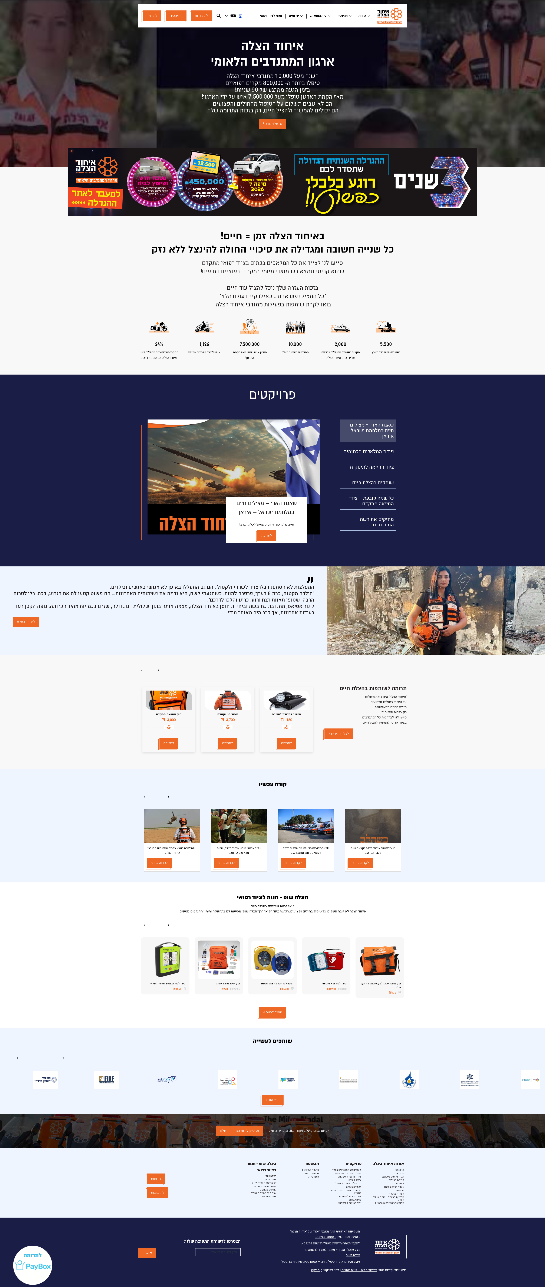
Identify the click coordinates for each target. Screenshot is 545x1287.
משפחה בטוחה (353, 1187)
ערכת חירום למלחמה (350, 1196)
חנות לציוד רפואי (271, 15)
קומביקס (316, 1270)
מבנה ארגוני (398, 1173)
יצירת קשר (353, 1255)
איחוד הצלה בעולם (394, 1187)
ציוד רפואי (270, 1179)
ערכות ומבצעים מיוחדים (263, 1193)
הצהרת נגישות (396, 1193)
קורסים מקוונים (268, 1189)
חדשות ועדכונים (310, 1170)
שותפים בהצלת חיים (373, 482)
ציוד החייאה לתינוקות (372, 467)
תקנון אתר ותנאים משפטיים (389, 1203)
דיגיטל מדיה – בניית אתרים (359, 1270)
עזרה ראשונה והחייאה (265, 1186)
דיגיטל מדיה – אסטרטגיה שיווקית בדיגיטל (309, 1261)
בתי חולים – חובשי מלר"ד (347, 1183)
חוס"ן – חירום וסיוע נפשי (348, 1173)
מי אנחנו (399, 1170)
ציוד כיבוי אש (269, 1196)
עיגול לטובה (355, 1180)
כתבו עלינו (313, 1176)
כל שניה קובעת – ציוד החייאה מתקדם (371, 501)
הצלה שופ (270, 1176)
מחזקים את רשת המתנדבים (377, 522)
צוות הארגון (398, 1183)
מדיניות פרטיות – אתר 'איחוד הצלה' (388, 1198)
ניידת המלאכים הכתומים (368, 451)
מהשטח (342, 15)
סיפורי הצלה (312, 1173)
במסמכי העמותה (325, 1237)
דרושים (400, 1190)
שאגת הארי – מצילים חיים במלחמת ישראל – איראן (370, 430)
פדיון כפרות (355, 1199)
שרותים (294, 15)
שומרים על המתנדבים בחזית (346, 1170)
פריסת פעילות (396, 1180)
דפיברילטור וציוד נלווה (264, 1183)
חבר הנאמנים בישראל (393, 1176)
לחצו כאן (306, 1243)
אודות (362, 15)
